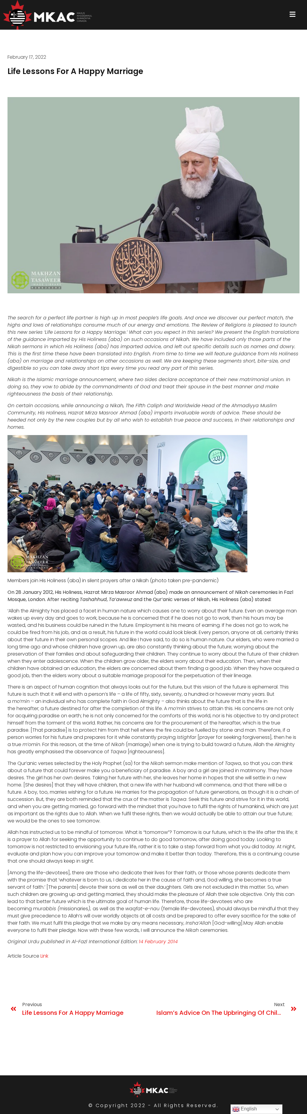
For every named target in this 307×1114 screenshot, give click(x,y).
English (248, 1108)
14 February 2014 (158, 941)
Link (44, 956)
